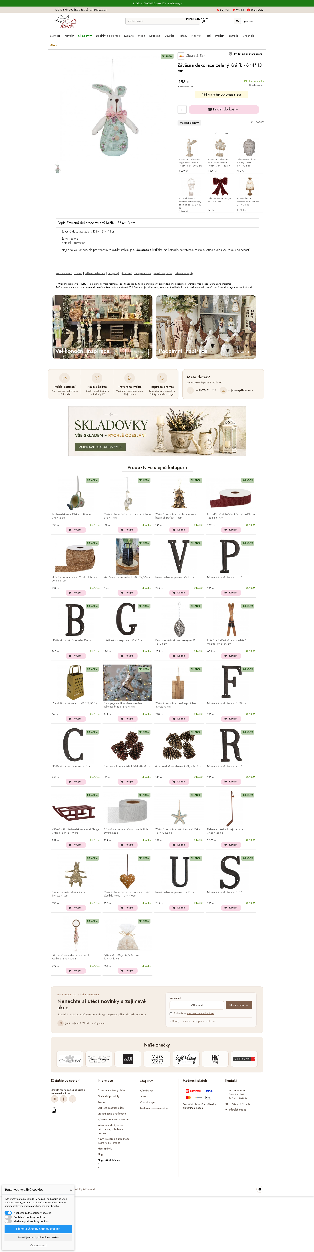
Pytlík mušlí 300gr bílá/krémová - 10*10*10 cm (121, 957)
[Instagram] (54, 1099)
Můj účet (224, 10)
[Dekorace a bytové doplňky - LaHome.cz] (65, 21)
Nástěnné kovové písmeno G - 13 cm (123, 640)
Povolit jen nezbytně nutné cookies (38, 1237)
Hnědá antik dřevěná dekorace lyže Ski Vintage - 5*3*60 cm (227, 642)
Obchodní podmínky (108, 1096)
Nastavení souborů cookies (154, 1108)
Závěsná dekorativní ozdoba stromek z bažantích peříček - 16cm (175, 516)
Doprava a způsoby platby (111, 1090)
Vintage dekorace (142, 273)
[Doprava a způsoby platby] (199, 1095)
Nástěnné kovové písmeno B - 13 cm (71, 640)
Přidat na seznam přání (247, 53)
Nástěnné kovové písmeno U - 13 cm (174, 892)
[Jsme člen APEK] (54, 1110)
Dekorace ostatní (64, 273)
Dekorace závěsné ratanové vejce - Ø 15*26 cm (175, 642)
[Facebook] (63, 1099)
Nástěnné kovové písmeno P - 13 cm (226, 577)
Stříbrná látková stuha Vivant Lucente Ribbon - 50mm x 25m (127, 831)
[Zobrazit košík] (237, 21)
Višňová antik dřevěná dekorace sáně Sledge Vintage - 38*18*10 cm (75, 831)
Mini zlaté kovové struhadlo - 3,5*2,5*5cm (75, 703)
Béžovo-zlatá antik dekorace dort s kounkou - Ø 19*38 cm (249, 201)
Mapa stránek (105, 1148)
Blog (100, 1154)
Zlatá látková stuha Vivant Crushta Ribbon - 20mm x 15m (74, 579)
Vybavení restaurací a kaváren (113, 1119)
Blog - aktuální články (109, 1160)
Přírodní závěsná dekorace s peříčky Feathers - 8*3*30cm (71, 957)
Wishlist (240, 10)
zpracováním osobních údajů (200, 1013)
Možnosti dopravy (189, 123)
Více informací (38, 1245)
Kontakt (101, 1102)
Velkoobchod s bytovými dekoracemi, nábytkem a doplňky (111, 1129)
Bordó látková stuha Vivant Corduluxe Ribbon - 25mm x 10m (231, 516)
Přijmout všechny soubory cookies (38, 1228)
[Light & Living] (186, 1059)
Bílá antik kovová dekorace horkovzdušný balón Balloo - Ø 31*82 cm (190, 203)
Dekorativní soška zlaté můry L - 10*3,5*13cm (68, 894)
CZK (198, 18)
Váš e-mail (175, 998)
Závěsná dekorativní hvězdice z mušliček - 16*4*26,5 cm (177, 831)
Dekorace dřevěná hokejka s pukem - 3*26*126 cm (226, 831)
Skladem (78, 273)
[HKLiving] (215, 1059)
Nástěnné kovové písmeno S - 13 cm (226, 892)
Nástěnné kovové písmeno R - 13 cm (226, 766)
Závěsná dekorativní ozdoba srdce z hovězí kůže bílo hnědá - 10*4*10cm (127, 894)
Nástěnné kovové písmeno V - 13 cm (174, 577)
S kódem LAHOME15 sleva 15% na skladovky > (157, 3)
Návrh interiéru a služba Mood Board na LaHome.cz (114, 1141)
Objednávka (257, 10)
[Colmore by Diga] (244, 1059)
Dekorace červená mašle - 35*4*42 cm (220, 200)
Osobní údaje (147, 1102)
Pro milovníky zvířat (163, 273)
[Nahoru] (259, 1189)
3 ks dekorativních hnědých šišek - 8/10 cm (127, 766)
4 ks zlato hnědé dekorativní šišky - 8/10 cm (178, 766)
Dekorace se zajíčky (184, 273)
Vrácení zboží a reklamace (112, 1113)
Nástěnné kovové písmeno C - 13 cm (71, 766)
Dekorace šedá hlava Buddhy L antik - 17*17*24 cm (246, 162)
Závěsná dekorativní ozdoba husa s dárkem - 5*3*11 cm (127, 516)
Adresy (144, 1096)
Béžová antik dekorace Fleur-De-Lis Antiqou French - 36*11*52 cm (219, 162)
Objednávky (146, 1090)
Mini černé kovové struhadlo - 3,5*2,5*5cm (127, 577)
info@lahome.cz (98, 10)
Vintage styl (113, 273)
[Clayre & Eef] (69, 1059)
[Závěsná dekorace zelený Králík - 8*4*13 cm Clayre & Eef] (57, 167)
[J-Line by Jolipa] (127, 1059)
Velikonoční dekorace (95, 273)
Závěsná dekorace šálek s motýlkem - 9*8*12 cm (71, 516)
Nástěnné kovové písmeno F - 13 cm (226, 703)
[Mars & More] (157, 1059)
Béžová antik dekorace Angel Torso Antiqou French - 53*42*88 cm (190, 162)
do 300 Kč (127, 273)
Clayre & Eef (195, 55)
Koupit (77, 529)
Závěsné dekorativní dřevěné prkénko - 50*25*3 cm (175, 705)
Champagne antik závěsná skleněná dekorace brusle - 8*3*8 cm (123, 705)
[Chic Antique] (98, 1059)
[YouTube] (72, 1099)
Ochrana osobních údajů (111, 1107)
